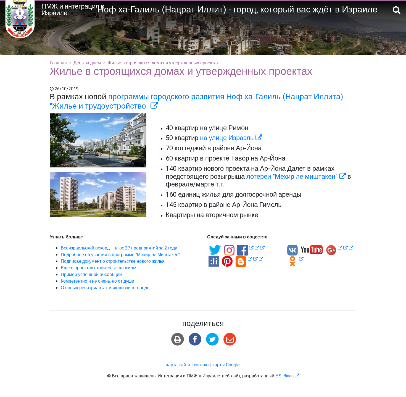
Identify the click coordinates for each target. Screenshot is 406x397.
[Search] (396, 10)
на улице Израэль (231, 138)
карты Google (226, 365)
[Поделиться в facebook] (195, 339)
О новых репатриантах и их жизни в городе (105, 288)
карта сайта (178, 365)
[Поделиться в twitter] (212, 339)
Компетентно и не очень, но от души (97, 281)
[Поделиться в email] (230, 339)
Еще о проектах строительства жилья (99, 268)
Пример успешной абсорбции (91, 274)
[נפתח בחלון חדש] (251, 248)
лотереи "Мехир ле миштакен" (296, 177)
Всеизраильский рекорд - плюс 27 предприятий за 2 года (119, 248)
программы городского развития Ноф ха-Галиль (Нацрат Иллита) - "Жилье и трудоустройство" (199, 101)
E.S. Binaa (287, 376)
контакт (201, 365)
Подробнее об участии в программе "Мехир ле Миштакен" (120, 254)
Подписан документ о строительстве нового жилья (113, 261)
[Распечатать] (177, 339)
